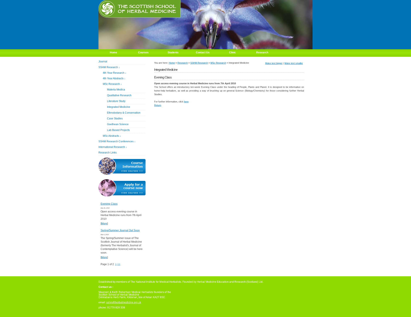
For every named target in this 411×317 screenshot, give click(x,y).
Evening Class (109, 203)
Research (182, 63)
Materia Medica (116, 89)
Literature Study (116, 101)
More (104, 223)
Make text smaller (293, 63)
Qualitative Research (119, 95)
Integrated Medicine (118, 106)
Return (157, 105)
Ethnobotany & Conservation (123, 112)
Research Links (107, 152)
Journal (102, 61)
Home (172, 63)
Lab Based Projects (118, 130)
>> (118, 264)
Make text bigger (274, 63)
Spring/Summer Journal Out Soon (120, 230)
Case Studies (115, 118)
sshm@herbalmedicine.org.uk (123, 302)
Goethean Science (118, 124)
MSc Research (218, 63)
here (186, 101)
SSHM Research (199, 63)
